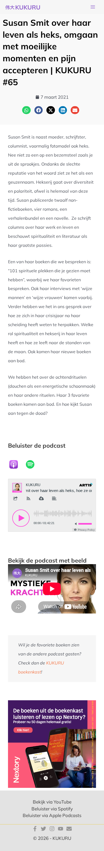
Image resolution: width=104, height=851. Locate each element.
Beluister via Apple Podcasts (52, 815)
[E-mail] (69, 828)
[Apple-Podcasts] (16, 464)
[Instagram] (52, 828)
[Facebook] (35, 828)
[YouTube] (60, 828)
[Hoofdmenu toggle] (93, 7)
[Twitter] (43, 828)
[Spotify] (33, 464)
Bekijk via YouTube (52, 802)
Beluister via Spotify (52, 808)
